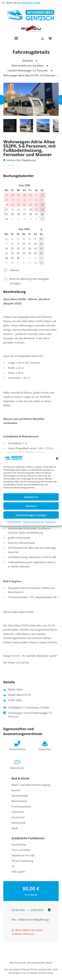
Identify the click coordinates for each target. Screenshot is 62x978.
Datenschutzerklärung (33, 521)
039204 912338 (30, 2)
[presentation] (2, 100)
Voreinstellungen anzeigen (31, 515)
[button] (57, 458)
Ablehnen (31, 506)
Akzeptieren (31, 497)
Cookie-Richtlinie (13, 521)
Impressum (50, 521)
